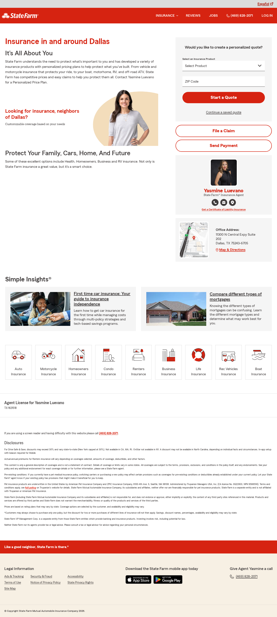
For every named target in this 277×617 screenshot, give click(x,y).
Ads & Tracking (14, 576)
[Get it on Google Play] (167, 579)
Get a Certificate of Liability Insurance (224, 209)
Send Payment (224, 146)
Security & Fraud (41, 576)
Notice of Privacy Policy (46, 582)
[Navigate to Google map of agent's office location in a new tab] (232, 202)
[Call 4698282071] (215, 202)
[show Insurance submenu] (176, 15)
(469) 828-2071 (242, 15)
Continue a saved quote (223, 112)
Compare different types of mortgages (236, 297)
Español (263, 4)
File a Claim (224, 131)
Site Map (10, 588)
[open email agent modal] (223, 203)
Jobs (213, 15)
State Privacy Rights (80, 582)
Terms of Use (12, 582)
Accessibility (76, 576)
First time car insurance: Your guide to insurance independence (102, 299)
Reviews (193, 15)
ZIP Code (191, 81)
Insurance (165, 15)
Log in (267, 15)
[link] (20, 15)
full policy (30, 487)
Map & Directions (232, 249)
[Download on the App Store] (138, 579)
